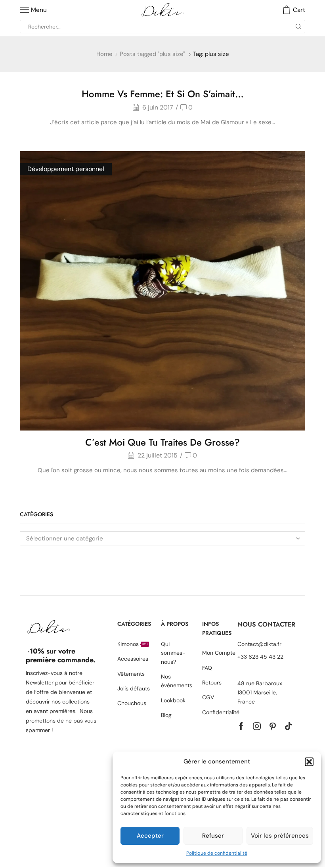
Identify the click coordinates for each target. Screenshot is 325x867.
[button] (309, 762)
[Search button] (298, 26)
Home (104, 54)
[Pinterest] (273, 726)
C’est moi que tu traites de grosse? (162, 442)
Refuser (213, 836)
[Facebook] (241, 726)
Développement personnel (65, 169)
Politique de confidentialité (216, 853)
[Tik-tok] (288, 726)
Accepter (150, 836)
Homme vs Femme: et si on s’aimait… (163, 94)
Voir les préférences (280, 836)
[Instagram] (257, 726)
